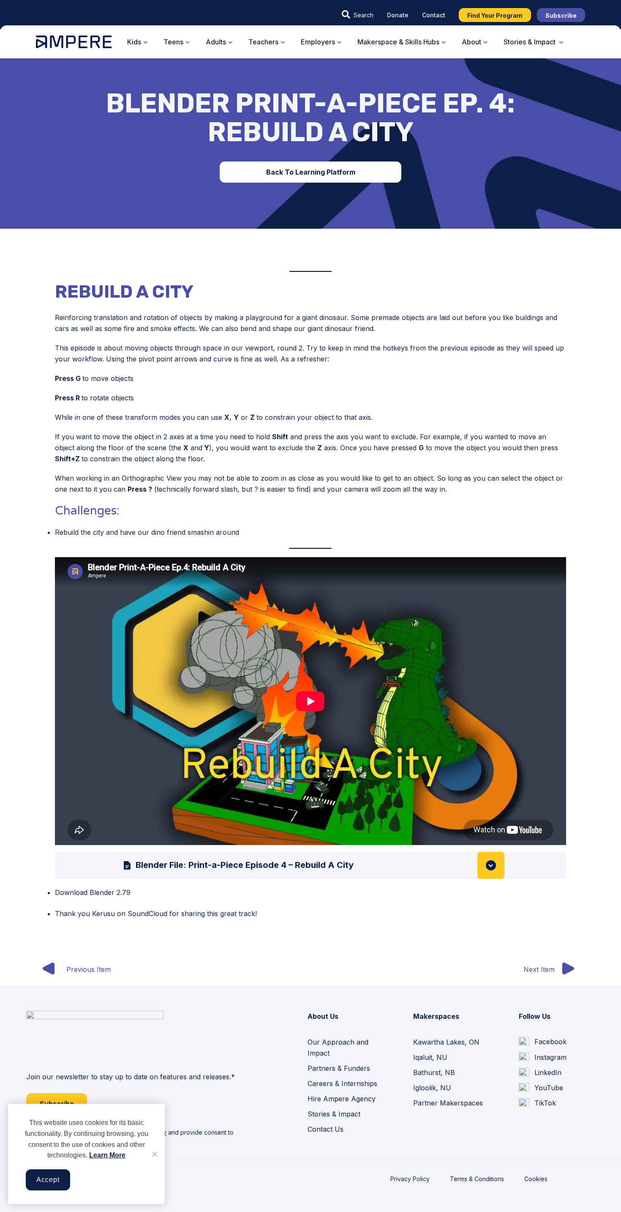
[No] (154, 1154)
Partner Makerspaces (448, 1103)
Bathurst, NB (434, 1072)
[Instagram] (543, 1057)
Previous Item (88, 969)
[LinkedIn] (540, 1072)
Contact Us (325, 1129)
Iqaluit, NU (430, 1057)
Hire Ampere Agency (342, 1098)
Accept (48, 1179)
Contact (433, 15)
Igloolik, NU (432, 1087)
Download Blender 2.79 (93, 892)
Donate (398, 15)
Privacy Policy (410, 1178)
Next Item (539, 969)
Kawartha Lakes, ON (446, 1042)
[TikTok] (537, 1103)
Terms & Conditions (477, 1178)
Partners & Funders (339, 1068)
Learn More (107, 1155)
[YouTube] (541, 1088)
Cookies (535, 1178)
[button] (357, 14)
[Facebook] (543, 1042)
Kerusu (103, 913)
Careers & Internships (342, 1083)
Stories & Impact (334, 1114)
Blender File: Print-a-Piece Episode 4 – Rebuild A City (245, 865)
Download (490, 865)
